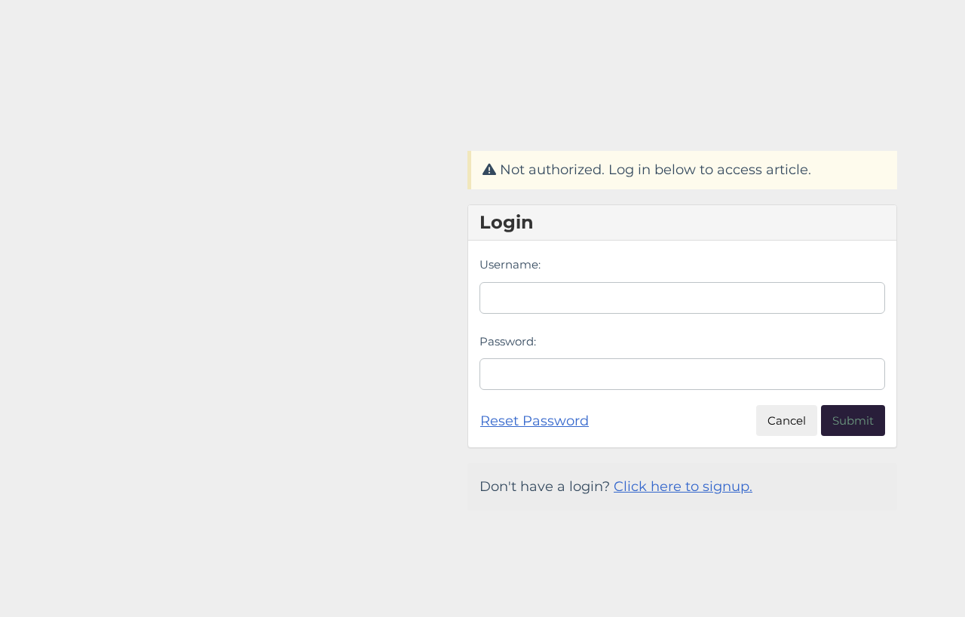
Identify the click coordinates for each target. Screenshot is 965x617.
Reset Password (534, 421)
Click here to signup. (683, 486)
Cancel (786, 420)
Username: (510, 264)
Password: (507, 341)
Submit (853, 420)
